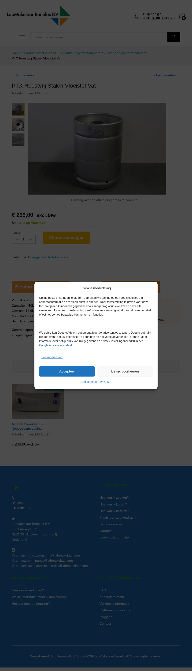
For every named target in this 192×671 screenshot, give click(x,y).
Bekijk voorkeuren (125, 371)
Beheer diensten (52, 357)
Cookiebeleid (89, 381)
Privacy (104, 381)
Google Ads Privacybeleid (55, 345)
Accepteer (67, 371)
